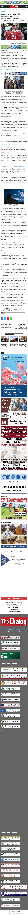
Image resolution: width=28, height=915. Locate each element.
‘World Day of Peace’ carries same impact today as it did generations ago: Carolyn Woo (21, 327)
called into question (10, 186)
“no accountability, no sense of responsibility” (18, 166)
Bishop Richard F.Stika (7, 312)
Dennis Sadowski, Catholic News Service (9, 20)
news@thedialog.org (16, 629)
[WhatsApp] (11, 318)
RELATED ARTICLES (9, 334)
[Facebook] (2, 318)
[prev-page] (13, 349)
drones (13, 312)
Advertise (13, 911)
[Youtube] (19, 631)
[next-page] (14, 349)
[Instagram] (11, 631)
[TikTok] (14, 631)
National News (6, 9)
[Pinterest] (8, 318)
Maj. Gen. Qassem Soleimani (20, 312)
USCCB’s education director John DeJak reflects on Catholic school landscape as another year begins (4, 345)
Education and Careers (4, 341)
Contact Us (18, 911)
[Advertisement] (14, 581)
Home (1, 9)
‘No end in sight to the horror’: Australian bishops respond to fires (6, 326)
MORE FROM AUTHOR (18, 334)
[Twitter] (5, 318)
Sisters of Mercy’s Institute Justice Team (9, 144)
